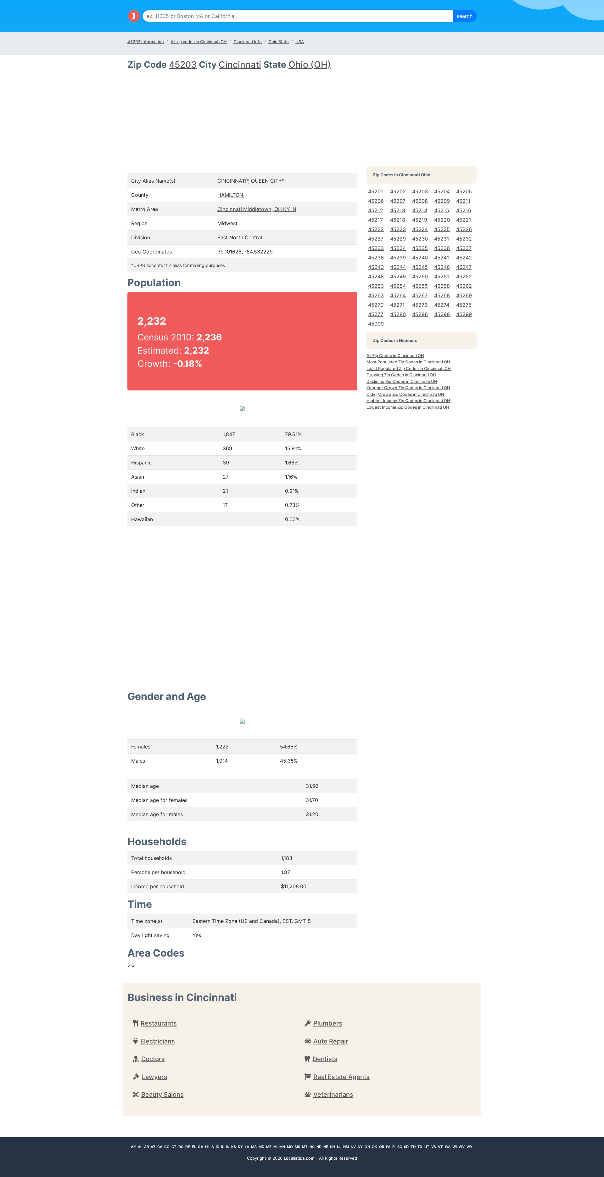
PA (388, 1147)
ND (319, 1147)
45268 (442, 295)
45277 (375, 314)
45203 (183, 64)
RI (393, 1147)
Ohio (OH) (309, 64)
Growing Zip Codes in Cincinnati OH (401, 374)
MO (290, 1147)
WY (470, 1147)
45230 (420, 239)
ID (217, 1147)
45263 (376, 295)
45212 (375, 210)
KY (240, 1147)
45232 (464, 239)
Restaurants (159, 1023)
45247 (464, 267)
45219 (419, 220)
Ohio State (278, 41)
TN (413, 1147)
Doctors (153, 1059)
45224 (420, 229)
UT (426, 1147)
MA (254, 1147)
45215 (441, 210)
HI (207, 1147)
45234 (398, 248)
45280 (398, 314)
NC (312, 1147)
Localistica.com (299, 1158)
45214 (419, 210)
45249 (398, 276)
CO (167, 1147)
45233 (376, 248)
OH (367, 1147)
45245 (420, 267)
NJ (339, 1147)
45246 (442, 267)
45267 (420, 295)
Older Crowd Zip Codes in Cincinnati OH (405, 394)
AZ (153, 1147)
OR (381, 1147)
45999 (376, 324)
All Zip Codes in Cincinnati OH (395, 355)
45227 (375, 239)
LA (247, 1147)
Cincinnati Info (247, 41)
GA (200, 1147)
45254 (398, 286)
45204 (442, 191)
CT (173, 1147)
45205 (464, 191)
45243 (376, 267)
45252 (464, 276)
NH (332, 1147)
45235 (420, 248)
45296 (420, 314)
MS (297, 1147)
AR (146, 1147)
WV (462, 1147)
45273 (420, 305)
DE (187, 1147)
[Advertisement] (242, 117)
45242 (464, 257)
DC (180, 1147)
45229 (398, 239)
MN (282, 1147)
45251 (441, 276)
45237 (464, 248)
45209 (442, 201)
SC (399, 1147)
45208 (420, 201)
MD (261, 1147)
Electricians (157, 1041)
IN (227, 1147)
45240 (420, 257)
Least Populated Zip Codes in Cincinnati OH (408, 368)
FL (194, 1147)
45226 (464, 229)
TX (419, 1147)
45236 (442, 248)
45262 (464, 286)
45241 (441, 257)
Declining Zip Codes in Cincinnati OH (401, 381)
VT (440, 1147)
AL (140, 1147)
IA (212, 1147)
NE (325, 1147)
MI (275, 1147)
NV (353, 1147)
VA (433, 1147)
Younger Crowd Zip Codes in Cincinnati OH (408, 387)
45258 (442, 286)
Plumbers (327, 1023)
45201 (375, 191)
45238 (376, 257)
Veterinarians (333, 1094)
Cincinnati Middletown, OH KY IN (256, 209)
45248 (376, 276)
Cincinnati (240, 64)
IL (222, 1147)
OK (374, 1147)
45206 (376, 201)
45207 (397, 201)
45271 (397, 305)
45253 (376, 286)
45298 (442, 314)
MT (305, 1147)
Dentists (325, 1059)
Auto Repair (330, 1041)
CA (159, 1147)
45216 (463, 210)
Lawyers (154, 1077)
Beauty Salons (162, 1094)
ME (268, 1147)
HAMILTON (230, 195)
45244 (398, 267)
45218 (397, 220)
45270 (375, 305)
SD (406, 1147)
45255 (420, 286)
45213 (397, 210)
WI (454, 1147)
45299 (464, 314)
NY (360, 1147)
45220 (442, 220)
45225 (442, 229)
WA (447, 1147)
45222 (376, 229)
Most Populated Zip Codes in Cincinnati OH (408, 361)
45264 (398, 295)
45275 (464, 305)
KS (233, 1147)
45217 (375, 220)
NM (346, 1147)
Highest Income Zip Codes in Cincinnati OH (408, 400)
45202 (398, 191)
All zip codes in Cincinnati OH (199, 41)
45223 (398, 229)
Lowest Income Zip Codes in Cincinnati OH (407, 407)
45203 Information (145, 41)
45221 (463, 220)
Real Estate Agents (341, 1077)
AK (133, 1147)
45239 (398, 257)
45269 (464, 295)
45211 (463, 201)
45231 (441, 239)
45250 (420, 276)
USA (299, 41)
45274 (441, 305)
